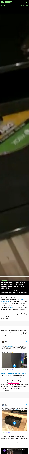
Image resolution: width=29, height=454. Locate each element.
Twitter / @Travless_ (12, 370)
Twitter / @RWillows (8, 433)
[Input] (6, 2)
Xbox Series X (13, 307)
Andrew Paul (3, 5)
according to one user (13, 383)
